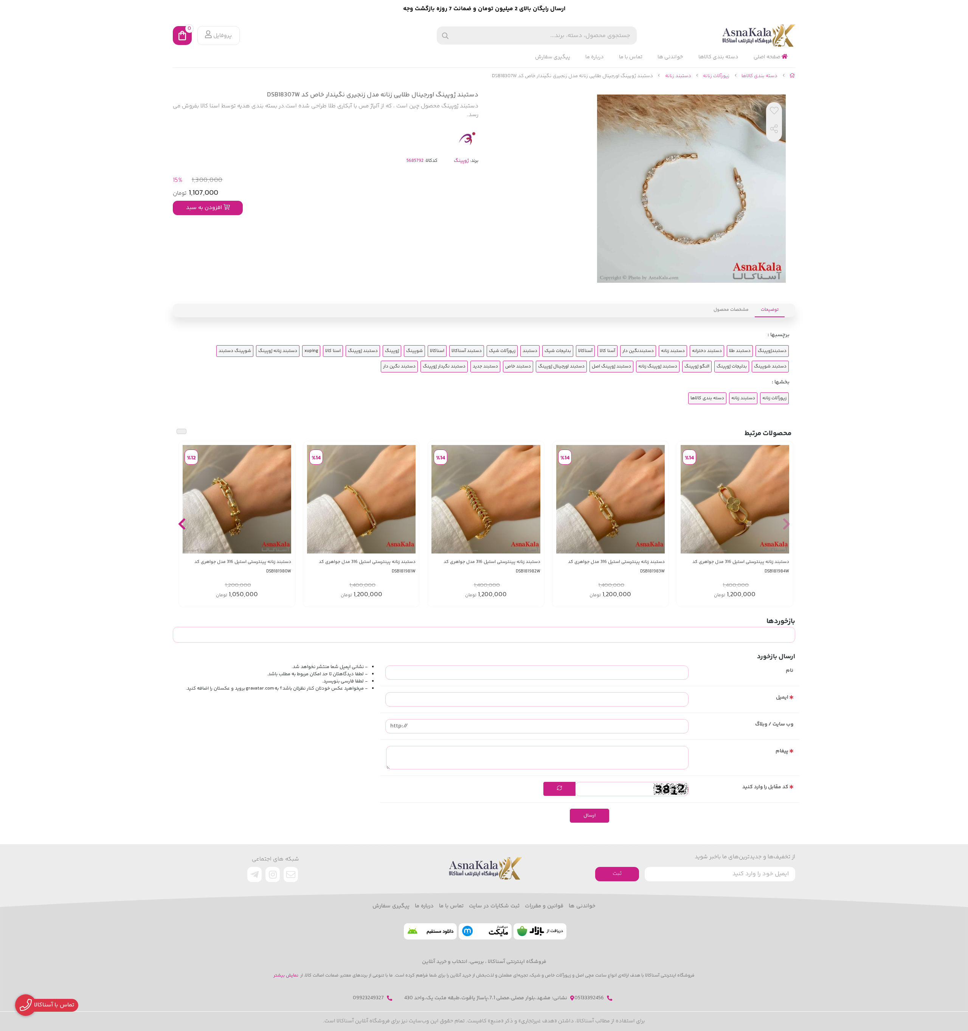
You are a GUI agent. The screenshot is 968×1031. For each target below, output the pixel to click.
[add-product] (782, 499)
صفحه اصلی (768, 57)
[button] (786, 524)
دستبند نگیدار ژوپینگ (444, 366)
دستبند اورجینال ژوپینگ (561, 366)
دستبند (530, 351)
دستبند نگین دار (399, 366)
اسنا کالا (333, 351)
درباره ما (594, 57)
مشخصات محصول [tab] (731, 309)
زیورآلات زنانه (716, 76)
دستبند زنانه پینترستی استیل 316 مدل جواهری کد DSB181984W (740, 566)
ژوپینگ (461, 160)
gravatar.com (260, 688)
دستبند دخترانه (707, 351)
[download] (430, 931)
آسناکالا (585, 351)
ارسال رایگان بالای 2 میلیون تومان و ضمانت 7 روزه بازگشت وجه (484, 9)
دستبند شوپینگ (770, 366)
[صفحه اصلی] (792, 76)
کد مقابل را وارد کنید (765, 787)
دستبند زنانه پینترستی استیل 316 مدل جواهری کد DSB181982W (492, 566)
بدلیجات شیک (557, 351)
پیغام (782, 751)
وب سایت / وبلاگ (774, 724)
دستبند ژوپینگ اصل (611, 366)
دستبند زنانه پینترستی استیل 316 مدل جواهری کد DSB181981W (367, 566)
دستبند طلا (740, 351)
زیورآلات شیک (502, 351)
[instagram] (272, 874)
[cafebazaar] (539, 931)
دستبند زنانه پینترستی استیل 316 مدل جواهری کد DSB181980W (242, 566)
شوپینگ (414, 351)
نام (789, 671)
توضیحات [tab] (770, 309)
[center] (445, 36)
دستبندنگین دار (638, 351)
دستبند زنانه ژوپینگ (277, 351)
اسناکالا (437, 351)
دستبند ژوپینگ (363, 351)
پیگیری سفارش (552, 57)
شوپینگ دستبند (235, 351)
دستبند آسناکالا (466, 351)
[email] (291, 874)
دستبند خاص (518, 366)
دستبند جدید (485, 366)
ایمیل (782, 697)
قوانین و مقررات (544, 906)
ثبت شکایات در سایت (494, 906)
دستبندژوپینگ (772, 351)
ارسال (589, 815)
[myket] (485, 931)
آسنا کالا (607, 351)
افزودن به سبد (204, 207)
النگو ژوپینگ (696, 366)
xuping (311, 351)
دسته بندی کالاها (718, 57)
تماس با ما (630, 57)
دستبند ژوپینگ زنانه (657, 366)
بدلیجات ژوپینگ (732, 366)
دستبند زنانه (678, 76)
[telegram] (254, 874)
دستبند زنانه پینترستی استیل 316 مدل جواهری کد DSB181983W (616, 566)
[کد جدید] (559, 789)
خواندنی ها (670, 57)
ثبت (617, 873)
